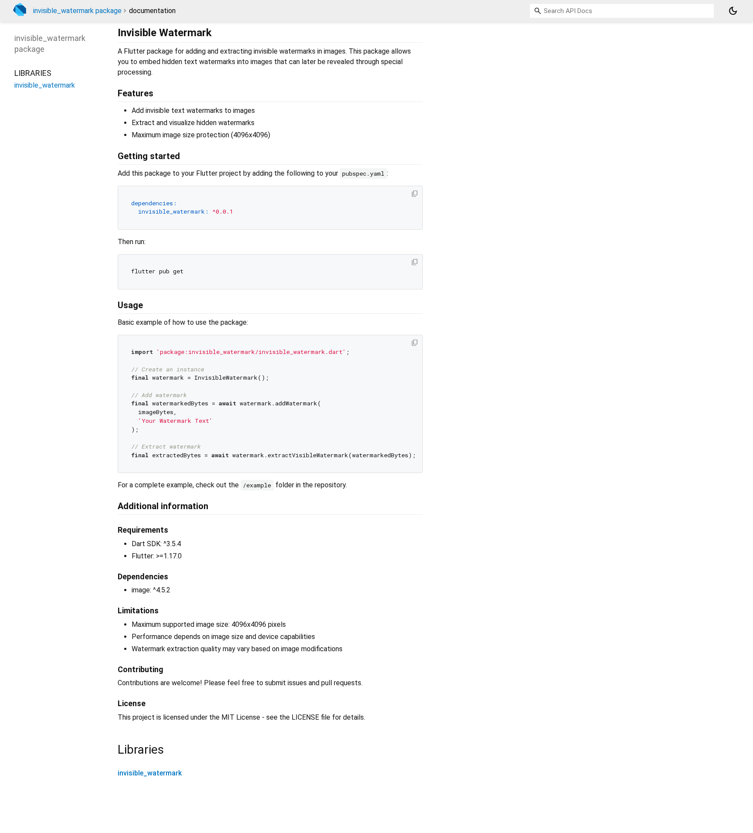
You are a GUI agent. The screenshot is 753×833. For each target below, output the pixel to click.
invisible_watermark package (77, 11)
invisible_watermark (150, 773)
